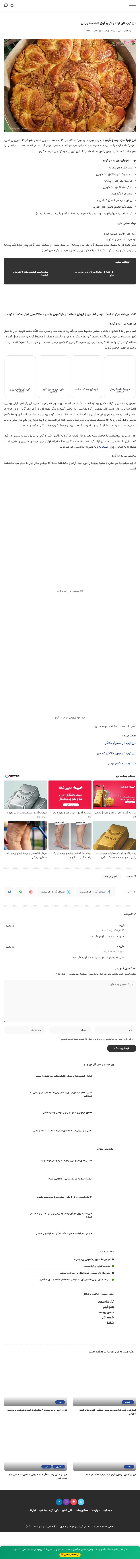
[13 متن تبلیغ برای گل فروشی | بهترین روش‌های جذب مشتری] (105, 1198)
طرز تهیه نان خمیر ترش (122, 763)
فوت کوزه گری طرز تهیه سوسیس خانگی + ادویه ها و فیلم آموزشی (107, 1412)
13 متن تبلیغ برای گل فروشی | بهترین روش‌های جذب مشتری (64, 1197)
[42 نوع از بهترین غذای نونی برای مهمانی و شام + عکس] (105, 1113)
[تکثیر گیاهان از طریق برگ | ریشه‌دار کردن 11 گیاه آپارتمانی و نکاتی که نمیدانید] (105, 1095)
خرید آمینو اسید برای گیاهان (20, 391)
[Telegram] (9, 892)
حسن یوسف (106, 1312)
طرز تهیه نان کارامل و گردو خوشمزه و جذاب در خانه (111, 1475)
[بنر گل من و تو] (79, 298)
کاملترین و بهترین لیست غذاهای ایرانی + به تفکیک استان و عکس (62, 1131)
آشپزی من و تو (111, 876)
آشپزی (128, 1402)
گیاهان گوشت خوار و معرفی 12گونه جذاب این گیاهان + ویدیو (64, 1076)
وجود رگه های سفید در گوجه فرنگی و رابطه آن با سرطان (85, 1273)
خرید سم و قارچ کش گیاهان (53, 391)
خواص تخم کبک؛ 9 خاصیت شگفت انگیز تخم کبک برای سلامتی (64, 1233)
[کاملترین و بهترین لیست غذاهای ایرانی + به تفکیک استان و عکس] (105, 1131)
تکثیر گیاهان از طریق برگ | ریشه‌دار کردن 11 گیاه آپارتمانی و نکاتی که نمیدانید (61, 1094)
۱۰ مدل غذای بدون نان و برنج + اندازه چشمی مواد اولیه (66, 1161)
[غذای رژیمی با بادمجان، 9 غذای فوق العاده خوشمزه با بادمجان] (35, 1382)
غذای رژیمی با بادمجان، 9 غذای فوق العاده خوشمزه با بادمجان (36, 1410)
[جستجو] (6, 5)
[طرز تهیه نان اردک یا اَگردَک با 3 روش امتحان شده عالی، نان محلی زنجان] (35, 1447)
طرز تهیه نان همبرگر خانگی (120, 743)
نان (119, 30)
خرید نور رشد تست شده (86, 390)
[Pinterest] (31, 892)
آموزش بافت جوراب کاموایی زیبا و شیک (92, 1259)
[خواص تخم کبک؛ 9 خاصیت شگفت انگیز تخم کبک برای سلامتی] (105, 1234)
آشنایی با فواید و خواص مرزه (97, 1266)
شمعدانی (108, 1317)
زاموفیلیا (108, 1307)
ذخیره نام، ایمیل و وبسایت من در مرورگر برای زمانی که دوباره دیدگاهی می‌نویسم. (97, 1039)
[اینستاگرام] (66, 1502)
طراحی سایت (47, 1527)
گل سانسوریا (106, 1302)
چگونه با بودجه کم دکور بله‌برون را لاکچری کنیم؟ (70, 1179)
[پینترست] (73, 1502)
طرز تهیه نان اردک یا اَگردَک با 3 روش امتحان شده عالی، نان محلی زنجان (38, 1476)
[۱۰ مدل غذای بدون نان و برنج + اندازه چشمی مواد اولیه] (105, 1161)
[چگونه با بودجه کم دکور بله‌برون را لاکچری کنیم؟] (105, 1179)
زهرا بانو (127, 30)
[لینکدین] (59, 1502)
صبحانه (103, 447)
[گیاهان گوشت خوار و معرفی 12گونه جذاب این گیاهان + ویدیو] (105, 1077)
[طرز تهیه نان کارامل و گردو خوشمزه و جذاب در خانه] (104, 1447)
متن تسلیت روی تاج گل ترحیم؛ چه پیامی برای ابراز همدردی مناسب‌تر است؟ (61, 1215)
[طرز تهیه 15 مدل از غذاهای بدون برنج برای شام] (103, 274)
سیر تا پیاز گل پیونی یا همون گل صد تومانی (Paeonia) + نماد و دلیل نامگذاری (75, 1280)
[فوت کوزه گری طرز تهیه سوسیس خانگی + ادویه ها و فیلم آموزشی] (104, 1382)
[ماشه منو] (131, 5)
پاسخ (8, 926)
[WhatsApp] (20, 892)
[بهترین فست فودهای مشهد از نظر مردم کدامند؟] (37, 274)
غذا (60, 1402)
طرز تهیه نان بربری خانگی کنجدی (116, 753)
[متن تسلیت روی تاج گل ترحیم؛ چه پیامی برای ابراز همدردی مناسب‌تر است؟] (105, 1216)
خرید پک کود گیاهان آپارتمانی (120, 391)
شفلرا (110, 1323)
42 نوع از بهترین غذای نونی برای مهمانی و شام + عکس (67, 1112)
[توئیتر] (81, 1502)
